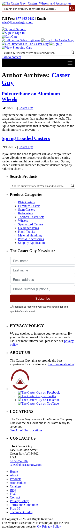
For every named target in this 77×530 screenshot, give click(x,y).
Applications (18, 482)
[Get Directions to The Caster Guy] (25, 44)
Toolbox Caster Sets (31, 217)
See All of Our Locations (26, 430)
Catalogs (15, 486)
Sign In (19, 33)
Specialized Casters (30, 224)
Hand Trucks (26, 231)
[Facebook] (39, 392)
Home (14, 471)
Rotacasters (25, 213)
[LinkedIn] (38, 400)
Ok (39, 526)
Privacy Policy (19, 501)
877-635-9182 (25, 18)
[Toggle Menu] (70, 63)
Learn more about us (61, 364)
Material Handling (30, 235)
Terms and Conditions (24, 504)
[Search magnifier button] (72, 8)
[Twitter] (37, 396)
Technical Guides (21, 512)
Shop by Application (31, 242)
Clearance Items (28, 228)
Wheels (23, 220)
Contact (15, 497)
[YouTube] (38, 403)
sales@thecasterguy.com (17, 22)
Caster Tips (26, 108)
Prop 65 (15, 508)
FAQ (13, 493)
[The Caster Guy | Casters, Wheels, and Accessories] (36, 3)
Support (20, 29)
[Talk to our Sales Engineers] (21, 40)
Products (15, 479)
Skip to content (11, 57)
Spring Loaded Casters (26, 138)
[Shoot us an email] (57, 40)
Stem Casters (26, 209)
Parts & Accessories (31, 239)
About (14, 475)
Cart (13, 36)
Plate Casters (26, 202)
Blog (13, 490)
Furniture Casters (29, 206)
